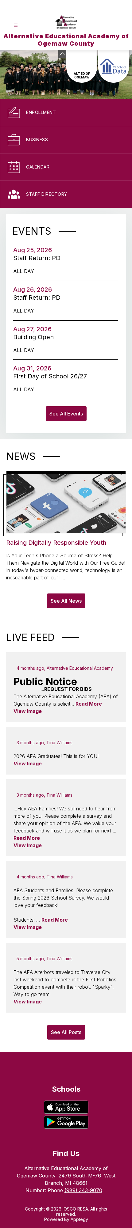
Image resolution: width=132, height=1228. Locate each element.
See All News (66, 601)
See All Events (66, 414)
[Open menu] (15, 25)
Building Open (35, 337)
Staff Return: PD (38, 258)
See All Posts (66, 1032)
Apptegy (79, 1219)
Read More (89, 704)
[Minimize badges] (62, 54)
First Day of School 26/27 (52, 376)
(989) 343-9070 (83, 1190)
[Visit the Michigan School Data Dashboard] (113, 66)
